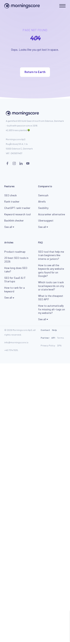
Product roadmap (14, 251)
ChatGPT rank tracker (17, 207)
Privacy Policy (48, 345)
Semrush (43, 195)
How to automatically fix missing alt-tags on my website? (51, 309)
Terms (60, 337)
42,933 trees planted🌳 (18, 130)
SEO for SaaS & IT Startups (15, 279)
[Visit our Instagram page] (14, 163)
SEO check (10, 195)
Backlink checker (14, 220)
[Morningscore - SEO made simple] (22, 5)
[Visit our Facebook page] (7, 163)
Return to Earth (35, 72)
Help (54, 330)
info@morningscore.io (16, 342)
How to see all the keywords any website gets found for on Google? (51, 270)
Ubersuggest (45, 220)
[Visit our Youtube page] (27, 163)
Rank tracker (11, 201)
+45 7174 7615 (11, 350)
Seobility (43, 207)
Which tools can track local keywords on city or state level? (51, 286)
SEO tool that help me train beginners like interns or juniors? (51, 255)
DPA (59, 345)
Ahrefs (42, 201)
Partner (45, 337)
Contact (45, 330)
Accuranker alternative (51, 214)
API (53, 337)
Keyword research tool (17, 214)
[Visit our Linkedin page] (21, 163)
